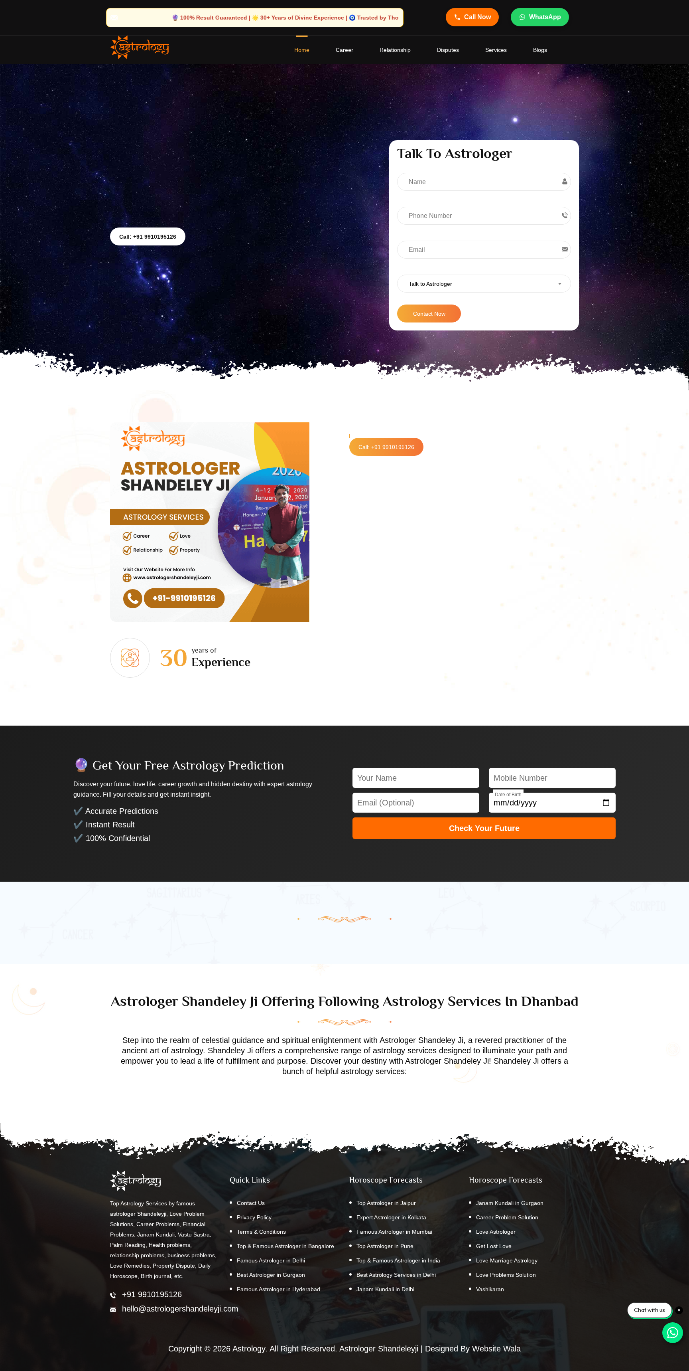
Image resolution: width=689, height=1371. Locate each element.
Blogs (540, 50)
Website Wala (496, 1348)
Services (496, 50)
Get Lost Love (494, 1246)
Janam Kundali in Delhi (385, 1289)
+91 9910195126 (152, 1294)
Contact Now (429, 314)
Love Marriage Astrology (506, 1260)
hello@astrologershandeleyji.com (180, 1308)
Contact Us (251, 1203)
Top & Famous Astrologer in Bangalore (285, 1246)
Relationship (395, 50)
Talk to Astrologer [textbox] (430, 284)
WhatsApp (545, 17)
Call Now (477, 17)
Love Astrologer (496, 1232)
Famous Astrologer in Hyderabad (278, 1289)
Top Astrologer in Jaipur (386, 1203)
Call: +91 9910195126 (147, 236)
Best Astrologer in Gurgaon (271, 1275)
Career (344, 50)
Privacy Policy (254, 1217)
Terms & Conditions (261, 1232)
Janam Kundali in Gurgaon (509, 1203)
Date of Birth (508, 794)
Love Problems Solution (506, 1275)
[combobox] (484, 284)
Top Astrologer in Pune (384, 1246)
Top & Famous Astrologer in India (398, 1260)
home (301, 50)
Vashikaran (490, 1289)
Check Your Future (484, 828)
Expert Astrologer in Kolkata (391, 1217)
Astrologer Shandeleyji (378, 1348)
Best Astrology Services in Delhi (396, 1275)
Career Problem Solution (507, 1217)
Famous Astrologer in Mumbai (394, 1232)
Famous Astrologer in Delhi (271, 1260)
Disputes (448, 50)
